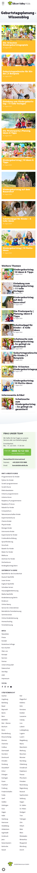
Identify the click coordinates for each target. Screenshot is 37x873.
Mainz (22, 744)
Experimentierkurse (8, 518)
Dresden (4, 761)
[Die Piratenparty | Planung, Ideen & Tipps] (18, 120)
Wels (21, 829)
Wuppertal (23, 843)
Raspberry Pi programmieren (11, 501)
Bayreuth (5, 709)
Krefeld (22, 713)
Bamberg (5, 703)
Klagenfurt (23, 699)
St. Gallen (23, 805)
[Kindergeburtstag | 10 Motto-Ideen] (18, 238)
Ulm (21, 822)
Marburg (23, 750)
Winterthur (23, 839)
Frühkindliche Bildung (9, 538)
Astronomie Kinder (8, 531)
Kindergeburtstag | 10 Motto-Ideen (18, 249)
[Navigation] (3, 3)
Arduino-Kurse (6, 497)
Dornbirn (5, 754)
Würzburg (23, 846)
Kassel (4, 850)
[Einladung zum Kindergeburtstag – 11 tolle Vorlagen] (18, 91)
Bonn (3, 730)
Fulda (3, 795)
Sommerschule (7, 615)
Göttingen (5, 805)
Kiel (21, 696)
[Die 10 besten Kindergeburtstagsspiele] (18, 32)
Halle (3, 815)
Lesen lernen (6, 580)
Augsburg (5, 699)
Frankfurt (5, 785)
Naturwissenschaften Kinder (11, 514)
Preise (4, 637)
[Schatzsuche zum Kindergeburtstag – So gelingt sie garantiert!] (7, 344)
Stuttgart (22, 812)
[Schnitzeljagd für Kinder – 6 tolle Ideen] (18, 208)
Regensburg (24, 788)
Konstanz (23, 709)
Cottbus (4, 747)
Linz (21, 723)
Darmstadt (5, 750)
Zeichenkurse (6, 562)
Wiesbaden (23, 836)
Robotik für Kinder (8, 507)
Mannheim (23, 747)
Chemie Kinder (7, 521)
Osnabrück (23, 768)
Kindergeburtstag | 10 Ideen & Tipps (18, 161)
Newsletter (5, 634)
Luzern (22, 737)
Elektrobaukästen (7, 490)
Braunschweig (6, 737)
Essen (3, 781)
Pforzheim (23, 778)
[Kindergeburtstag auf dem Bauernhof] (18, 179)
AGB (3, 675)
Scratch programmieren (10, 483)
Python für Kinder (8, 480)
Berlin (4, 713)
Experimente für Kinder (9, 535)
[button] (3, 869)
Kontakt (4, 641)
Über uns (5, 651)
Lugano (22, 733)
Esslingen (5, 778)
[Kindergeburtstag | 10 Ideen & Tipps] (18, 150)
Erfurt (3, 771)
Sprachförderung (7, 542)
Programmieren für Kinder (11, 477)
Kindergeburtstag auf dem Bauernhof (16, 191)
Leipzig (22, 720)
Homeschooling (7, 621)
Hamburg (5, 819)
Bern (3, 716)
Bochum (4, 727)
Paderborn (23, 771)
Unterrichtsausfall (8, 665)
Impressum (5, 678)
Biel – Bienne (6, 723)
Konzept (4, 654)
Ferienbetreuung (7, 625)
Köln (21, 706)
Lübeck (22, 727)
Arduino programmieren (10, 494)
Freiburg (4, 788)
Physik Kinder (6, 525)
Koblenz (22, 703)
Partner (4, 661)
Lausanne (23, 716)
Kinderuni (5, 601)
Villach (22, 826)
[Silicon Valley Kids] (19, 3)
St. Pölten (23, 809)
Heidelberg (5, 826)
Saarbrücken (24, 795)
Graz (3, 809)
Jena (3, 839)
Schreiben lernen (7, 587)
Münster (22, 757)
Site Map (4, 672)
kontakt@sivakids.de (15, 465)
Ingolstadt (5, 833)
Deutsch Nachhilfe (8, 577)
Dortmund (5, 757)
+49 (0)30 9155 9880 (15, 462)
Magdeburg (23, 740)
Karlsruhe (5, 846)
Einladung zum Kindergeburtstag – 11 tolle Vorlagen (18, 103)
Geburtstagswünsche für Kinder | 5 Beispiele (18, 73)
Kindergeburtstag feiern (10, 566)
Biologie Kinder (7, 528)
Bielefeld (4, 720)
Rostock (22, 792)
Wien (21, 833)
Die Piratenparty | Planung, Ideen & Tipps (17, 132)
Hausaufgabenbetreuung (10, 591)
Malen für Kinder (7, 552)
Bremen (4, 740)
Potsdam (23, 781)
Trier (21, 815)
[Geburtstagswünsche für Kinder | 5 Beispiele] (18, 60)
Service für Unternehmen (10, 608)
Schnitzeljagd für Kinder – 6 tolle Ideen (17, 220)
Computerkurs (6, 511)
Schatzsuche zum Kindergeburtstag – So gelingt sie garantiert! (23, 343)
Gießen (4, 802)
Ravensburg (24, 785)
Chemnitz (5, 744)
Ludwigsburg (24, 730)
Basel (3, 706)
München (23, 754)
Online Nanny (6, 604)
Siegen (22, 802)
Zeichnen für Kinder (8, 559)
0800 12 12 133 (20, 451)
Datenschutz (6, 668)
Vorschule (5, 545)
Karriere (4, 658)
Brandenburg (6, 733)
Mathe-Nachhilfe (7, 594)
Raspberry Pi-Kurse (8, 504)
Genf (3, 798)
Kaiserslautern (6, 843)
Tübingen (23, 819)
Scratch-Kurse (6, 487)
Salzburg (22, 798)
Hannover (5, 822)
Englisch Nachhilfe (8, 584)
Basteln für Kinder (8, 548)
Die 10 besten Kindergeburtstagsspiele (15, 44)
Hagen (4, 812)
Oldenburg (23, 764)
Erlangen (4, 774)
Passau (22, 774)
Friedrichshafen (7, 792)
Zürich (22, 850)
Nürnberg (23, 761)
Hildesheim (5, 829)
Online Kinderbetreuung (10, 618)
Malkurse (5, 555)
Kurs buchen (6, 648)
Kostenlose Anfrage (8, 644)
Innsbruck (5, 836)
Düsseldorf (5, 768)
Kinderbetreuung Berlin (9, 597)
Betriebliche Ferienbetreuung (11, 611)
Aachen (4, 696)
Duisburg (5, 764)
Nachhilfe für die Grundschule (12, 574)
